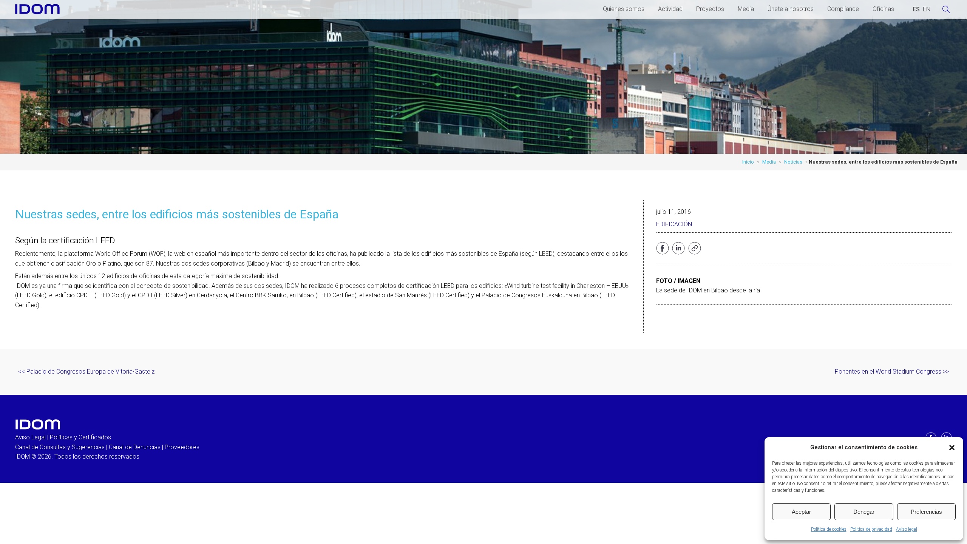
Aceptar (801, 511)
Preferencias (926, 511)
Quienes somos (623, 8)
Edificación (674, 224)
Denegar (863, 511)
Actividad (670, 8)
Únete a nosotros (791, 8)
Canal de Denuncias (135, 447)
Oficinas (883, 8)
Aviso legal (906, 529)
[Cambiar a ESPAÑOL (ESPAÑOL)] (916, 9)
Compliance (843, 8)
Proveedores (182, 447)
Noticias (793, 162)
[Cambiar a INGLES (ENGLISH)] (926, 9)
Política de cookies (829, 529)
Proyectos (710, 8)
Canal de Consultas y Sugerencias (60, 447)
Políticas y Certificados (80, 437)
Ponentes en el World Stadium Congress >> (892, 371)
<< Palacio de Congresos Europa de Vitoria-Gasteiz (86, 371)
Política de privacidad (871, 529)
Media (746, 8)
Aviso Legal (30, 437)
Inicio (748, 162)
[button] (952, 447)
